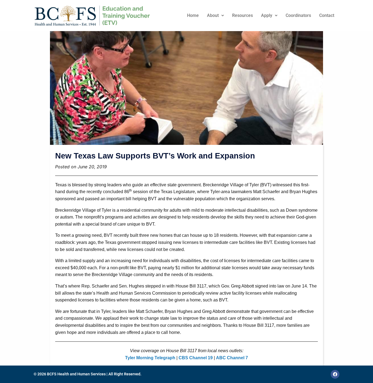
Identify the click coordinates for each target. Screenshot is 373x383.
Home (193, 15)
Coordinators (298, 15)
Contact (326, 15)
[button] (215, 15)
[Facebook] (335, 374)
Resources (242, 15)
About (213, 15)
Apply (266, 15)
